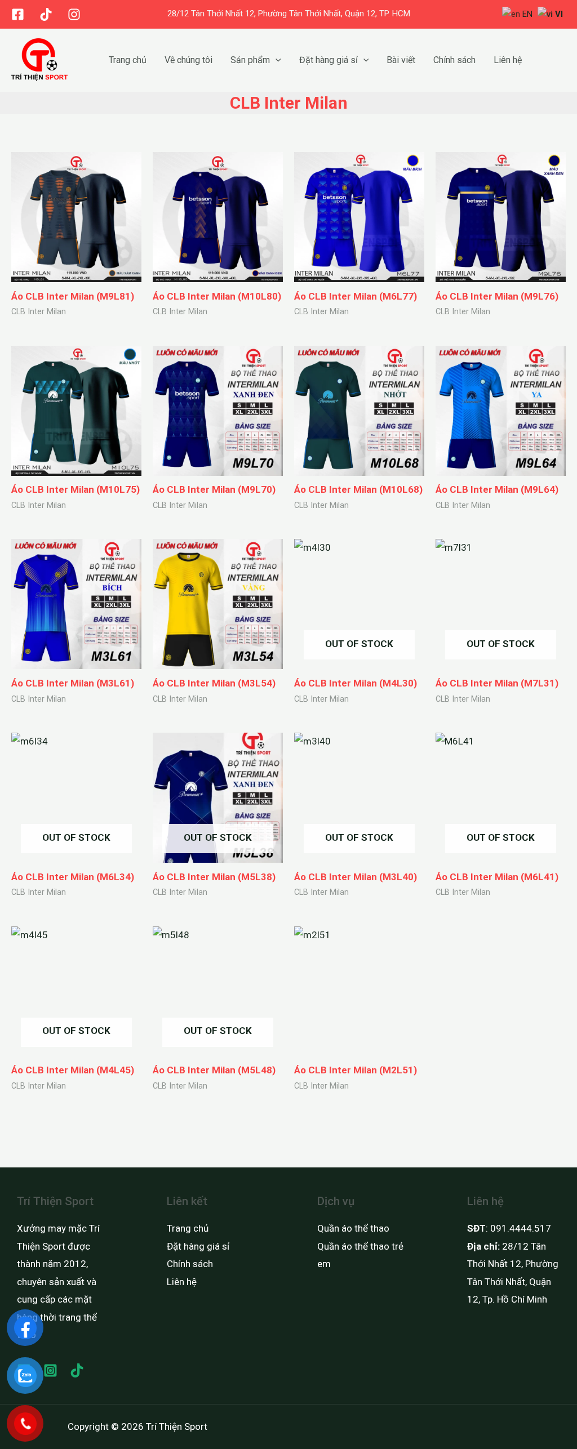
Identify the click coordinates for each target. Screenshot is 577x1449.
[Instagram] (74, 14)
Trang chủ (128, 60)
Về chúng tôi (188, 60)
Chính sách (454, 60)
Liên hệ (508, 60)
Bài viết (401, 60)
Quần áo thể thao (353, 1228)
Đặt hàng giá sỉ (328, 60)
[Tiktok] (45, 14)
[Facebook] (17, 14)
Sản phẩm (250, 60)
